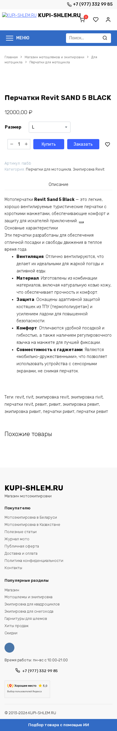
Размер (13, 127)
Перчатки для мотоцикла (49, 62)
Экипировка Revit (88, 169)
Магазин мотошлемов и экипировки (54, 57)
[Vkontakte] (10, 648)
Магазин (11, 590)
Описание (58, 184)
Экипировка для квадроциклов (32, 604)
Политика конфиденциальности (33, 560)
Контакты (13, 568)
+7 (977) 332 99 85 (92, 4)
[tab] (58, 184)
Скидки (10, 633)
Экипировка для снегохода (28, 611)
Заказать (83, 144)
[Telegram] (58, 4)
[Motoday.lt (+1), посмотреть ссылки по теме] (81, 222)
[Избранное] (96, 20)
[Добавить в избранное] (107, 144)
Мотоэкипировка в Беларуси (30, 517)
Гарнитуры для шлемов (25, 618)
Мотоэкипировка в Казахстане (32, 524)
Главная (11, 57)
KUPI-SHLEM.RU (59, 15)
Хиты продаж (16, 625)
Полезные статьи (20, 531)
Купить (49, 144)
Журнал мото (16, 539)
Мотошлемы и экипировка (28, 597)
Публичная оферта (21, 546)
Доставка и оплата (21, 553)
